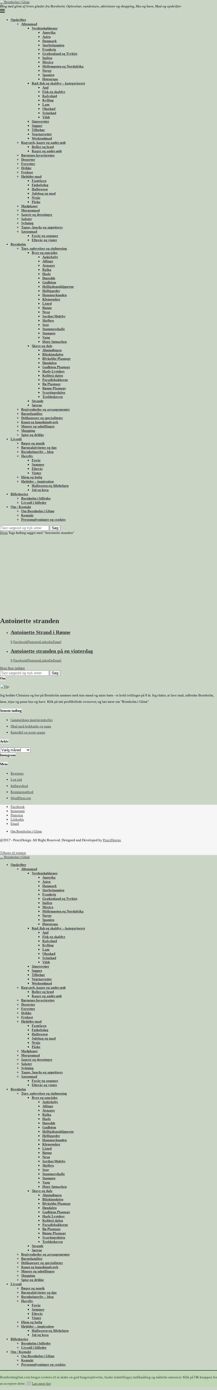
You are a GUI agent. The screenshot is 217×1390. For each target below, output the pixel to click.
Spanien (48, 75)
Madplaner (29, 206)
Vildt (46, 117)
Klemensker (51, 299)
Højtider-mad (31, 176)
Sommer (38, 464)
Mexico (47, 62)
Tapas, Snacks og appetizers (42, 227)
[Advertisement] (108, 575)
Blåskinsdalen (52, 354)
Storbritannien (53, 45)
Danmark (49, 41)
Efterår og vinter (44, 240)
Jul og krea (40, 490)
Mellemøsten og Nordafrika (63, 66)
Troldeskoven (52, 397)
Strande (37, 401)
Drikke (26, 168)
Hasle (46, 274)
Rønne (47, 308)
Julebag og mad (44, 193)
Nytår (36, 198)
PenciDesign (112, 840)
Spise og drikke (32, 435)
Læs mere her (41, 1383)
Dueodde (48, 278)
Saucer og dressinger (36, 215)
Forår (36, 460)
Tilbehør (38, 130)
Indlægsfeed (19, 786)
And (45, 87)
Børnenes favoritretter (38, 155)
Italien (47, 58)
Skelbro (48, 320)
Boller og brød (43, 147)
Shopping (28, 431)
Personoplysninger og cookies (43, 519)
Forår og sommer (45, 236)
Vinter (36, 473)
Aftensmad (29, 24)
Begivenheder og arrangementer (45, 409)
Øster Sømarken (54, 342)
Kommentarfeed (22, 792)
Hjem (4, 533)
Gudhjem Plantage (56, 367)
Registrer (17, 773)
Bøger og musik (33, 443)
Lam (45, 104)
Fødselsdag (40, 185)
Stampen (48, 333)
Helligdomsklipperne (58, 287)
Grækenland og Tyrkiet (59, 54)
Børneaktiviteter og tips (39, 447)
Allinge (47, 261)
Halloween (40, 189)
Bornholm (18, 244)
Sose (45, 325)
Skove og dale (42, 346)
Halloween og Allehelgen (50, 486)
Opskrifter (18, 20)
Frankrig (49, 49)
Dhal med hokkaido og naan (31, 726)
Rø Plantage (51, 384)
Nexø (46, 312)
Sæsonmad (29, 231)
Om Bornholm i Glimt (37, 511)
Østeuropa (50, 79)
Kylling (48, 100)
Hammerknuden (54, 295)
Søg (55, 528)
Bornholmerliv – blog (37, 452)
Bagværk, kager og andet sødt (43, 143)
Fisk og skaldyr (53, 92)
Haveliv (27, 456)
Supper (37, 126)
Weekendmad (42, 138)
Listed (47, 303)
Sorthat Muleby (54, 316)
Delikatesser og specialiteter (42, 418)
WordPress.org (21, 798)
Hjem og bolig (31, 477)
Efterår (37, 469)
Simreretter (40, 121)
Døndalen (49, 363)
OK (28, 1383)
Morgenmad (30, 210)
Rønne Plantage (54, 388)
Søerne (37, 405)
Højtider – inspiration (37, 481)
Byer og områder (45, 253)
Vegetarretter (42, 134)
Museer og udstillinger (38, 426)
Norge (47, 71)
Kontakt (27, 515)
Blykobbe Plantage (56, 359)
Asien (46, 37)
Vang (46, 337)
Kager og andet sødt (47, 151)
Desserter (28, 159)
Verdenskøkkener (45, 28)
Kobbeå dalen (52, 375)
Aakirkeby (50, 257)
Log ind (16, 779)
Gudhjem (49, 282)
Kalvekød (49, 96)
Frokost (27, 172)
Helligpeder (51, 291)
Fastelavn (39, 181)
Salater (26, 219)
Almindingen (52, 350)
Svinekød (49, 113)
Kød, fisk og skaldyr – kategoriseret (58, 83)
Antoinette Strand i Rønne (40, 632)
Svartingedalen (53, 392)
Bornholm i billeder (36, 498)
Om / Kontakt (21, 507)
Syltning (27, 223)
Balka (46, 270)
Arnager (48, 265)
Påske (36, 202)
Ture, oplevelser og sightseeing (44, 248)
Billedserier (19, 494)
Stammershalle (53, 329)
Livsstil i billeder (34, 503)
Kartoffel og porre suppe (28, 732)
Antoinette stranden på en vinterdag (52, 651)
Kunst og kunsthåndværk (39, 422)
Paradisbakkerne (55, 380)
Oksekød (48, 109)
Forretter (28, 164)
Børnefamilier (32, 414)
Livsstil (16, 439)
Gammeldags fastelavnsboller (32, 720)
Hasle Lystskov (53, 371)
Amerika (49, 32)
